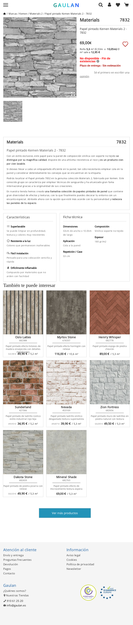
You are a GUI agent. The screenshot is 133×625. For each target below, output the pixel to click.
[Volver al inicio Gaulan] (4, 13)
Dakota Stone (23, 477)
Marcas (13, 13)
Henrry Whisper (110, 337)
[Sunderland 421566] (23, 382)
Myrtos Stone (66, 337)
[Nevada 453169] (66, 382)
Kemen (23, 13)
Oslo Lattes (23, 337)
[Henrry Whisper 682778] (110, 312)
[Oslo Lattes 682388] (23, 312)
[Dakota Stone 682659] (23, 452)
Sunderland (23, 407)
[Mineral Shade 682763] (66, 452)
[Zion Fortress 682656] (110, 382)
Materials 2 (36, 13)
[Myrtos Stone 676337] (66, 312)
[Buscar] (100, 4)
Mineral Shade (66, 477)
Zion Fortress (109, 407)
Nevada (66, 407)
